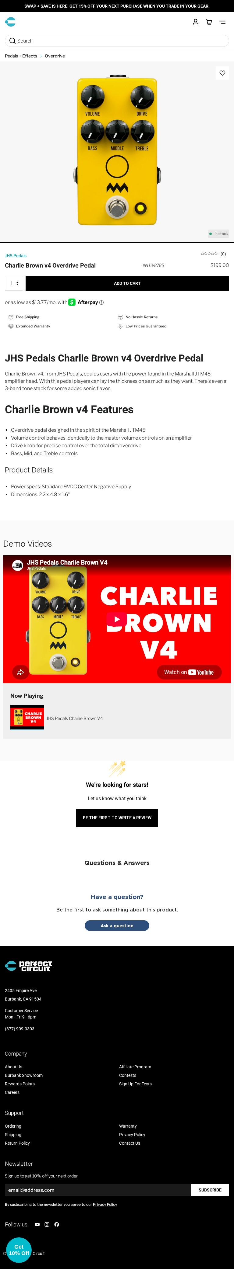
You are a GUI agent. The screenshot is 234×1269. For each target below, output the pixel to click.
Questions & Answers (117, 862)
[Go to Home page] (10, 22)
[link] (213, 253)
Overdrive (55, 55)
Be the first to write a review (117, 817)
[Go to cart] (209, 22)
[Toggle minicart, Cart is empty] (209, 22)
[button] (19, 1250)
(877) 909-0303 (19, 1028)
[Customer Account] (195, 22)
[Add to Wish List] (222, 73)
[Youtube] (37, 1224)
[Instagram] (46, 1224)
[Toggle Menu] (222, 22)
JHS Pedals (16, 255)
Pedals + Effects (21, 55)
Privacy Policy (105, 1204)
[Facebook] (56, 1224)
